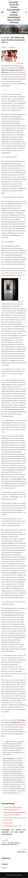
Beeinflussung (6, 829)
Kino (16, 831)
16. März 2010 (11, 47)
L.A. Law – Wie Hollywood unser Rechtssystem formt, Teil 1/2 (10, 843)
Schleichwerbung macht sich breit (12, 825)
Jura (12, 831)
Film (24, 829)
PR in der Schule (7, 823)
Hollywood (5, 831)
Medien (21, 831)
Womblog (4, 868)
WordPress (19, 875)
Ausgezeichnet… (22, 852)
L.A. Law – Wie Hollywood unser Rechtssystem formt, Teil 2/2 (13, 39)
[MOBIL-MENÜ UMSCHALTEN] (2, 12)
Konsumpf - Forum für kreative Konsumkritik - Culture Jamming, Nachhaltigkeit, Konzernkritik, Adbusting (14, 12)
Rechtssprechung (6, 834)
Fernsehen (18, 829)
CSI (13, 829)
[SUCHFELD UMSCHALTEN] (26, 12)
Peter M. (3, 47)
